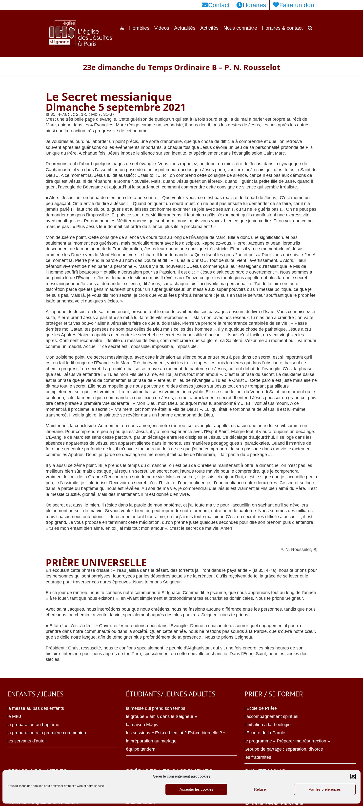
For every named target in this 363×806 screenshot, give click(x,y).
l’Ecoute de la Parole (264, 733)
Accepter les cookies (196, 789)
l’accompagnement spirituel (271, 716)
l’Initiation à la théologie (267, 724)
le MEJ (14, 716)
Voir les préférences (325, 789)
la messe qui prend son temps (155, 708)
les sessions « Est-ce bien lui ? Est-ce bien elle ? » (176, 733)
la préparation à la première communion (46, 733)
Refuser (260, 789)
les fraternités (257, 757)
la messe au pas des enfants (35, 708)
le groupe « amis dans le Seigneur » (161, 716)
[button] (353, 776)
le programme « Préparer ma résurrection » (287, 741)
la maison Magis (142, 724)
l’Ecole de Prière (260, 708)
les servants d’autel (26, 741)
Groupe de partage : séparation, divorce (283, 749)
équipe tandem (140, 749)
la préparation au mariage (151, 741)
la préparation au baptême (33, 724)
